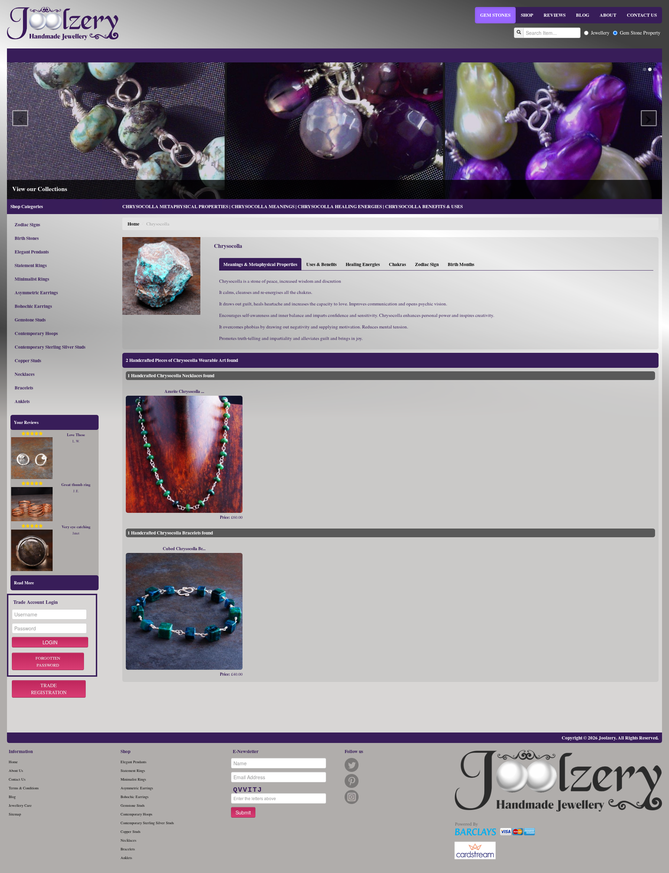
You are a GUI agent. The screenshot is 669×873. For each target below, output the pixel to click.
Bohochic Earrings (33, 306)
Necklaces (24, 374)
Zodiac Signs (27, 224)
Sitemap (15, 814)
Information (21, 751)
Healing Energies (363, 264)
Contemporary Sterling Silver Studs (50, 346)
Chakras (397, 264)
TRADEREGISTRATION (49, 689)
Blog (12, 796)
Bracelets (24, 387)
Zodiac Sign (427, 264)
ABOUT (608, 15)
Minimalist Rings (32, 278)
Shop (125, 751)
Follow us (354, 751)
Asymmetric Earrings (36, 292)
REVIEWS (555, 15)
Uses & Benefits (321, 264)
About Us (16, 770)
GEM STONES (495, 15)
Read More (24, 583)
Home (133, 223)
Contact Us (17, 779)
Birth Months (461, 264)
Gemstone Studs (30, 319)
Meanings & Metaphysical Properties (260, 264)
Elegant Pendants (32, 251)
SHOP (527, 15)
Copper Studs (28, 360)
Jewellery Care (20, 805)
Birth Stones (27, 238)
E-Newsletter (246, 751)
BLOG (582, 15)
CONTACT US (642, 15)
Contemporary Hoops (36, 333)
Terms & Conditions (24, 787)
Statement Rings (31, 265)
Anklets (22, 401)
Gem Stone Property (640, 32)
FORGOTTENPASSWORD (48, 661)
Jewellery (600, 32)
